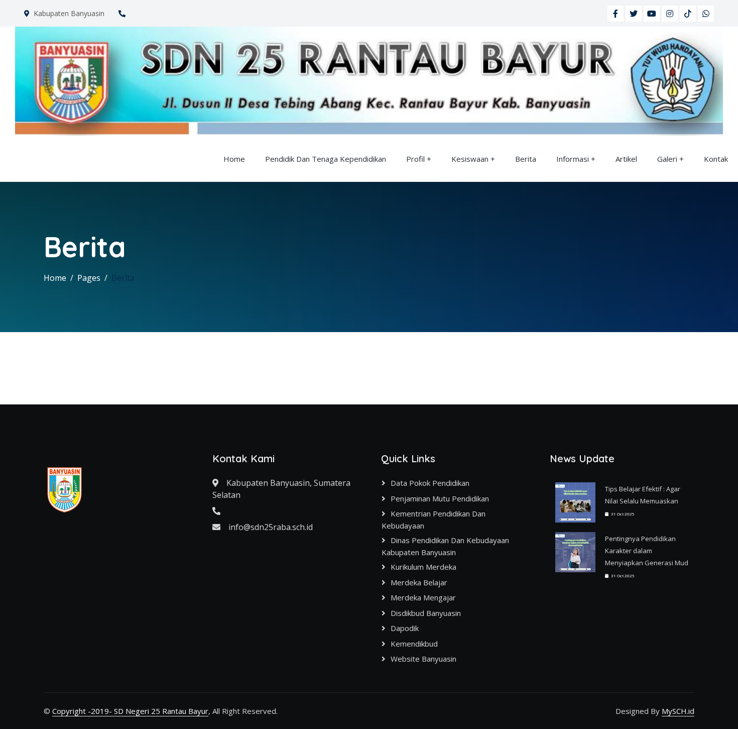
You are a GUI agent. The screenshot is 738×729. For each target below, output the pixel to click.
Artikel (626, 159)
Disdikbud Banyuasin (426, 613)
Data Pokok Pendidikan (430, 483)
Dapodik (405, 628)
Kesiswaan (469, 159)
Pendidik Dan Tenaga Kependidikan (325, 159)
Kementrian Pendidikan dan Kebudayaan (433, 519)
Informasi (572, 159)
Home (234, 159)
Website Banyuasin (423, 659)
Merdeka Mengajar (423, 597)
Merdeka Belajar (419, 582)
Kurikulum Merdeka (423, 567)
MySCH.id (678, 711)
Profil (415, 159)
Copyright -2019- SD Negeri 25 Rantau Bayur (130, 711)
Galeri (667, 159)
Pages (88, 277)
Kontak (716, 159)
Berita (525, 159)
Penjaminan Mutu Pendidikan (440, 498)
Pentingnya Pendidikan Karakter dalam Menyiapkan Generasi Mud (646, 550)
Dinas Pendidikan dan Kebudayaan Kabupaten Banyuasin (445, 546)
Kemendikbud (414, 644)
